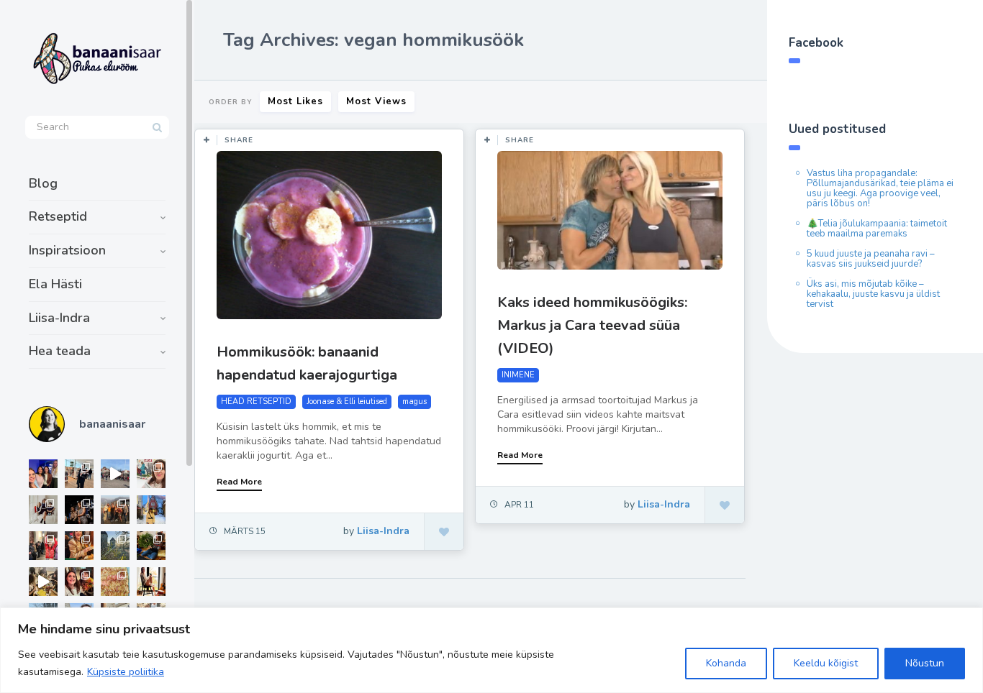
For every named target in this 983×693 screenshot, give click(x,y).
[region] (491, 650)
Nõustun (924, 663)
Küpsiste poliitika (125, 672)
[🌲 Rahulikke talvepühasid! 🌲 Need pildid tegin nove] (115, 545)
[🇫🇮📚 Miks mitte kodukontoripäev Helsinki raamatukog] (79, 473)
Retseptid (58, 216)
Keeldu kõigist (826, 663)
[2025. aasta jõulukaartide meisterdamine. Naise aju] (43, 581)
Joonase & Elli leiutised (347, 401)
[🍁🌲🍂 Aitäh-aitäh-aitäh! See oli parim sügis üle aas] (151, 581)
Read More (239, 481)
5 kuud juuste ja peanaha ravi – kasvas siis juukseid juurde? (871, 258)
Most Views (376, 101)
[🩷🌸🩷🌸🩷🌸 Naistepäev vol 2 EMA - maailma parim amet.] (43, 509)
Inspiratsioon (67, 250)
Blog (43, 183)
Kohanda (726, 663)
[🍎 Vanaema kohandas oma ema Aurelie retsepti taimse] (115, 581)
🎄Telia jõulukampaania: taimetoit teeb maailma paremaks (877, 228)
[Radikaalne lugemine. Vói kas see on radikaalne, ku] (151, 473)
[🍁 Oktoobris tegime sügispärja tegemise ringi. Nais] (79, 581)
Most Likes (295, 101)
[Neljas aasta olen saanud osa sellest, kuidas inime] (43, 545)
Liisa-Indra (59, 317)
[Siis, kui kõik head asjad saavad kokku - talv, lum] (151, 509)
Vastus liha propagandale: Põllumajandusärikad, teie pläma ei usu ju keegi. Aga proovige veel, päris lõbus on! (880, 188)
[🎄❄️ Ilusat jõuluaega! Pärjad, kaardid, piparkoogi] (151, 545)
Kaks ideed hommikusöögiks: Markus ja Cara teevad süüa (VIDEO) (592, 325)
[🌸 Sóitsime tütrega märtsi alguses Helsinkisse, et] (115, 473)
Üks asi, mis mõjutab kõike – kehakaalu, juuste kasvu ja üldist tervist (873, 294)
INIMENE (518, 375)
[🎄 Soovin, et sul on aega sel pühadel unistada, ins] (79, 545)
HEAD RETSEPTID (256, 401)
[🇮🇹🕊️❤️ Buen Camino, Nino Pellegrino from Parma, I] (115, 509)
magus (414, 401)
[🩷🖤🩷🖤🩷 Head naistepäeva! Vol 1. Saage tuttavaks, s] (79, 509)
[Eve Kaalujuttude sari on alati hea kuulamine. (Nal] (43, 473)
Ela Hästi (55, 284)
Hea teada (60, 350)
